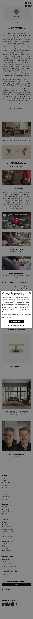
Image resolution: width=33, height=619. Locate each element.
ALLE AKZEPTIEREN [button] (16, 321)
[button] (16, 325)
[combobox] (30, 293)
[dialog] (16, 309)
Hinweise (8, 317)
